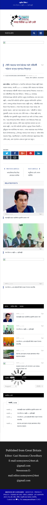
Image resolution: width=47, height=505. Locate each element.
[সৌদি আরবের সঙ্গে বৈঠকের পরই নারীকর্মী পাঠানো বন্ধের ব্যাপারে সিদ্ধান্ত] (23, 51)
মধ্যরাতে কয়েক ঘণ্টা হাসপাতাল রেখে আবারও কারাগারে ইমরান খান (28, 367)
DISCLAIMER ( (29, 495)
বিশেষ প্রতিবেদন (33, 77)
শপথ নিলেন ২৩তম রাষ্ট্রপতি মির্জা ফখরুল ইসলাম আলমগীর (20, 287)
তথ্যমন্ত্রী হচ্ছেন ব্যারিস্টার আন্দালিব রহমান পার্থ (17, 218)
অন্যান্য (27, 77)
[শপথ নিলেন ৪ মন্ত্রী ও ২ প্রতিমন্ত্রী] (23, 236)
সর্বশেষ (6, 306)
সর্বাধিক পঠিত (14, 306)
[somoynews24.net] (23, 20)
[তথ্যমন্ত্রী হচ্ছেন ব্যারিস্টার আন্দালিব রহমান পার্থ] (23, 202)
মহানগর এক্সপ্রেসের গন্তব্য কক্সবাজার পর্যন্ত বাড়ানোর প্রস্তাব (27, 355)
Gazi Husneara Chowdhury (15, 75)
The (27, 499)
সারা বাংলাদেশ (41, 77)
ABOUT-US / (30, 492)
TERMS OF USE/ (17, 495)
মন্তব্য (21, 306)
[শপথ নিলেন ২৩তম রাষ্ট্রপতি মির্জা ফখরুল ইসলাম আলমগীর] (23, 271)
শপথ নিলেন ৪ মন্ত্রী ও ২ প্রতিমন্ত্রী (23, 5)
